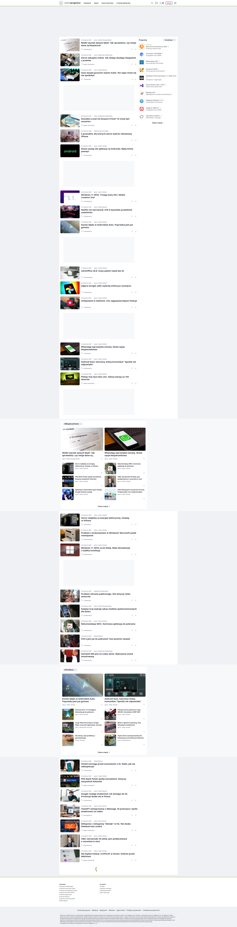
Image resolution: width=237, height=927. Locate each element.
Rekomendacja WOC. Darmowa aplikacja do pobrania (129, 465)
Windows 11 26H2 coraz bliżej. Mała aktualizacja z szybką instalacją (105, 549)
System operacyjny (104, 892)
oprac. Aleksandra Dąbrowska (103, 55)
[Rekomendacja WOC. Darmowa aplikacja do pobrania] (110, 468)
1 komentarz (87, 79)
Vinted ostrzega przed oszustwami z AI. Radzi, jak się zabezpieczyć (108, 765)
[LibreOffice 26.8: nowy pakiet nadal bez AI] (70, 272)
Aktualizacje (168, 40)
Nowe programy (63, 900)
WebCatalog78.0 (152, 61)
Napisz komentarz (89, 64)
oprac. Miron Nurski (100, 806)
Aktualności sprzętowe (105, 888)
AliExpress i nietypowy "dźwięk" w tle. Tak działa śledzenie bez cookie (106, 825)
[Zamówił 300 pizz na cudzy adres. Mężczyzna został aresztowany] (70, 656)
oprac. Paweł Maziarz (100, 70)
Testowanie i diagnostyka (153, 80)
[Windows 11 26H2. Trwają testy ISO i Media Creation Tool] (70, 196)
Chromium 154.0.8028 (153, 54)
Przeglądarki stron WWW (153, 55)
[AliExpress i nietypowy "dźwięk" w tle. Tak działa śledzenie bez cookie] (70, 825)
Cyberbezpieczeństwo (105, 890)
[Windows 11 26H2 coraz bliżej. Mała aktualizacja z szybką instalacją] (70, 550)
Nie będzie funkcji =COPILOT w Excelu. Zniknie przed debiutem (108, 855)
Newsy (96, 3)
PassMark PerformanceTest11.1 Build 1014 (161, 76)
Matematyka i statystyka (153, 118)
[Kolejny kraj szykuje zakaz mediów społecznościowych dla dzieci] (70, 611)
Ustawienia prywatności (151, 910)
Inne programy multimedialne (155, 71)
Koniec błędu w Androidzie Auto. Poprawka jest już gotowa (107, 226)
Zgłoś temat (121, 910)
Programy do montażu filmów (66, 892)
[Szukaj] (152, 3)
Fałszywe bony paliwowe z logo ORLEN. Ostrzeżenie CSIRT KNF (129, 711)
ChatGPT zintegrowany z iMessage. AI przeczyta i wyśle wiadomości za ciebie (109, 810)
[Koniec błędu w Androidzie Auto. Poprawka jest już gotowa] (70, 226)
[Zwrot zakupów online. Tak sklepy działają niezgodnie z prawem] (70, 59)
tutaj (96, 923)
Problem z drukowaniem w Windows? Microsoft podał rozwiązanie (108, 534)
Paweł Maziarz (98, 636)
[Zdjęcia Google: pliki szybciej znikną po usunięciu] (70, 287)
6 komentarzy (87, 845)
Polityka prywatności (134, 910)
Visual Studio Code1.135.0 (155, 85)
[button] (175, 3)
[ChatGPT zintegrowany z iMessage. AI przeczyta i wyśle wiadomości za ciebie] (70, 810)
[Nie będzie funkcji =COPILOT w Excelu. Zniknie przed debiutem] (70, 855)
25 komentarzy (87, 539)
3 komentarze (87, 231)
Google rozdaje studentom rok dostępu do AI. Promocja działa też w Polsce (104, 795)
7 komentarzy (87, 155)
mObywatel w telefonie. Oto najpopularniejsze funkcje (109, 300)
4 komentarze (87, 49)
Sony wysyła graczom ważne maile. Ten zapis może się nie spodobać (108, 74)
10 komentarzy (87, 277)
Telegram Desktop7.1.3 (154, 100)
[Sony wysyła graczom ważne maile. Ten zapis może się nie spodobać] (70, 74)
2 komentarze (87, 630)
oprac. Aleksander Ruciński (83, 727)
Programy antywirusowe (153, 48)
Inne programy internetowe (154, 63)
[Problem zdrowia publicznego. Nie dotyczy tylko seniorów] (70, 596)
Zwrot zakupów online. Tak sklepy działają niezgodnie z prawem (108, 59)
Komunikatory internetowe (154, 102)
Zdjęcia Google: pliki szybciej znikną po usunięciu (106, 285)
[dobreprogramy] (74, 3)
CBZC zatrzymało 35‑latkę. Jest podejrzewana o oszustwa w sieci (104, 840)
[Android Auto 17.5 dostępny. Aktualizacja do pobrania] (68, 714)
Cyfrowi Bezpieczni (123, 3)
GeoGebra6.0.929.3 (153, 116)
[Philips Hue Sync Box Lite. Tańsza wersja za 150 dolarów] (70, 378)
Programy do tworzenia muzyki (67, 888)
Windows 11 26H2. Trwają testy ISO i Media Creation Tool (103, 196)
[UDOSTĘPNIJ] (135, 49)
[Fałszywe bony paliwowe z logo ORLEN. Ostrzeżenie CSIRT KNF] (110, 714)
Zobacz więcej (103, 506)
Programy (87, 3)
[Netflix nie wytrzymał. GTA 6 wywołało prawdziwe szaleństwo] (70, 211)
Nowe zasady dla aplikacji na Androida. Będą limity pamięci (107, 150)
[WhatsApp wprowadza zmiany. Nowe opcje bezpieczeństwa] (70, 349)
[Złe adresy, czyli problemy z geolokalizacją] (68, 740)
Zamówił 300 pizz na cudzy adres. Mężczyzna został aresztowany (107, 655)
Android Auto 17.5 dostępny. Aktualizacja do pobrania (85, 711)
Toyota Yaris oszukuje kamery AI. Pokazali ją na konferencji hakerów (131, 737)
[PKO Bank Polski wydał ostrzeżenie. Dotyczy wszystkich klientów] (68, 481)
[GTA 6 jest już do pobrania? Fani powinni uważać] (70, 641)
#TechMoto (69, 670)
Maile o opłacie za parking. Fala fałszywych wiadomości (129, 724)
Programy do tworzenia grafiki (67, 898)
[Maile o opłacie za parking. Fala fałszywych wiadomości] (110, 727)
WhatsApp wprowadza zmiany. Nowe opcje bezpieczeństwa (103, 348)
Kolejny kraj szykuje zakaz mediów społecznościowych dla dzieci (109, 610)
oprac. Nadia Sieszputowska (102, 40)
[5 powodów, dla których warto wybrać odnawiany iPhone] (70, 135)
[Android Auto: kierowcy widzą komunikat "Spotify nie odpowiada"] (70, 363)
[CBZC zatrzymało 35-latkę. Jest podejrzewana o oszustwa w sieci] (110, 481)
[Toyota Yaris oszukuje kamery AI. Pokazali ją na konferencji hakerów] (110, 740)
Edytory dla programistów (154, 86)
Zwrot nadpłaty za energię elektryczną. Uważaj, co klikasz (86, 465)
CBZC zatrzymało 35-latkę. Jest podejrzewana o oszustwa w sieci (130, 478)
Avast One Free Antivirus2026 (156, 47)
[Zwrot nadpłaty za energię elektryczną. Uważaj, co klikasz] (68, 468)
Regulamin (103, 910)
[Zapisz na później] (132, 49)
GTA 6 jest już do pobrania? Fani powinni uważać (105, 638)
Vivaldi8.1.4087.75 (152, 108)
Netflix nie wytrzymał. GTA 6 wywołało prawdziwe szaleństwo (106, 211)
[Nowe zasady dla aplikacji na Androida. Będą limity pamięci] (70, 150)
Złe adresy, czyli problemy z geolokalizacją (85, 737)
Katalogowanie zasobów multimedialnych (159, 94)
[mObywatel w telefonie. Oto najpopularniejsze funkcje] (70, 302)
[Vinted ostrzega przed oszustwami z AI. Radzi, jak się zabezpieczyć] (70, 766)
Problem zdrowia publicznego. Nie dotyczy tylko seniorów (105, 595)
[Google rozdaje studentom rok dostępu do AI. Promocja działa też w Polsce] (70, 795)
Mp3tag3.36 (150, 92)
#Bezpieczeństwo (71, 424)
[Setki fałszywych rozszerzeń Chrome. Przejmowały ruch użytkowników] (110, 494)
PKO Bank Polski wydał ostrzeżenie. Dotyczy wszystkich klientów (88, 478)
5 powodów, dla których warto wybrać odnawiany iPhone (106, 135)
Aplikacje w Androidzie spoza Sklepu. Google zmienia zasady (88, 491)
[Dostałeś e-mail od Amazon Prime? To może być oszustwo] (70, 120)
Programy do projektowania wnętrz (68, 890)
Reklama (112, 910)
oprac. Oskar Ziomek (100, 146)
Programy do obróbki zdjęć (66, 886)
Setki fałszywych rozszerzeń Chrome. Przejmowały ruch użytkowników (131, 491)
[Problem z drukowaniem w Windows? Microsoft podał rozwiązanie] (70, 535)
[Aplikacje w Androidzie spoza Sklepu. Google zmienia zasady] (68, 494)
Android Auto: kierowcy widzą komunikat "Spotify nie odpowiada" (108, 363)
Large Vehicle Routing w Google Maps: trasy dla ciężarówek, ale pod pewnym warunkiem (88, 724)
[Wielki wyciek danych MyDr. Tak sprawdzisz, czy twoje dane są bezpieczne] (70, 44)
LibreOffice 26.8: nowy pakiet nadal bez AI (102, 270)
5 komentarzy (87, 292)
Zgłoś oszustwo (107, 3)
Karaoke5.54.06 (151, 69)
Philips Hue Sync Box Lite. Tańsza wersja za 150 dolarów (105, 378)
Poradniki (102, 886)
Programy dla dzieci (64, 896)
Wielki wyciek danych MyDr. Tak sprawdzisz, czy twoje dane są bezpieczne (108, 44)
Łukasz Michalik (80, 740)
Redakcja (95, 910)
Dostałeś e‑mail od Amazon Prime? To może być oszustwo (105, 120)
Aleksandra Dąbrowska (101, 591)
